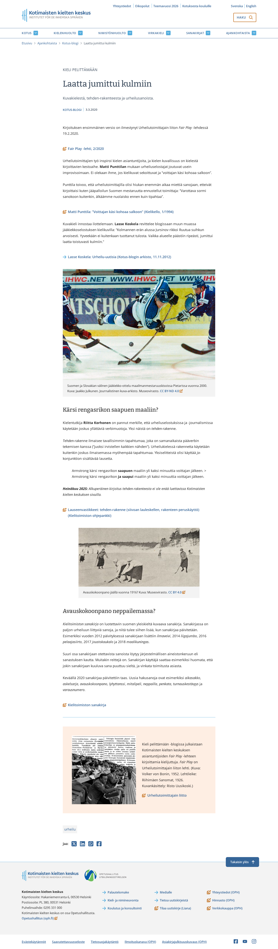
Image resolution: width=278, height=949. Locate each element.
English (251, 6)
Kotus (27, 33)
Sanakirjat (195, 33)
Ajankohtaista (238, 33)
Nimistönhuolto (112, 33)
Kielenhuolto (65, 33)
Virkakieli (156, 33)
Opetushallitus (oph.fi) (38, 918)
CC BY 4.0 (175, 592)
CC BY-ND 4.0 (169, 391)
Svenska (237, 6)
